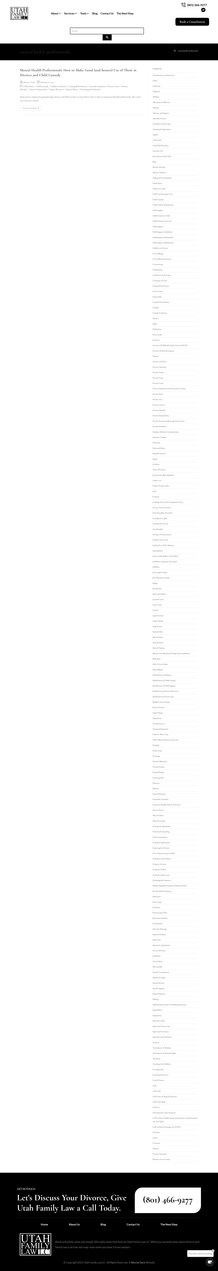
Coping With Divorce (78, 86)
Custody (156, 307)
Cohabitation (158, 270)
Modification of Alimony (162, 675)
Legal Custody (158, 621)
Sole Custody (157, 967)
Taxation (156, 1042)
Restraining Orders (160, 913)
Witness (156, 1148)
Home (44, 1224)
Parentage (156, 756)
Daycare (156, 318)
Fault (154, 491)
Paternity (156, 783)
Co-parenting (158, 264)
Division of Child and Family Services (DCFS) (170, 345)
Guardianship (158, 529)
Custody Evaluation (97, 86)
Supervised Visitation (161, 1031)
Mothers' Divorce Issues (161, 702)
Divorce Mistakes (159, 410)
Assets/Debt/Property (161, 145)
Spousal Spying (158, 983)
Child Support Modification (163, 243)
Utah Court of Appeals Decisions (165, 1096)
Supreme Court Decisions (162, 1037)
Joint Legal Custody (160, 572)
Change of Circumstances (162, 178)
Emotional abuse (159, 448)
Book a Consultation (192, 22)
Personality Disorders (161, 799)
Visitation (156, 1143)
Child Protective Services (162, 221)
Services (69, 13)
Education (156, 442)
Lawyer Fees (157, 605)
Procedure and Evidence (162, 858)
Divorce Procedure (160, 426)
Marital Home (158, 642)
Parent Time (157, 751)
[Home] (175, 51)
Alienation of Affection (161, 102)
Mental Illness (72, 89)
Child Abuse (28, 86)
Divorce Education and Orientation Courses (169, 388)
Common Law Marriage (162, 275)
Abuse (155, 80)
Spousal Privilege (159, 977)
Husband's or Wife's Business (163, 545)
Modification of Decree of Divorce (165, 691)
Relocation (157, 896)
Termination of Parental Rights (164, 1053)
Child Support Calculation (162, 232)
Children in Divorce (58, 86)
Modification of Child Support (164, 686)
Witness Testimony (160, 1154)
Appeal (155, 134)
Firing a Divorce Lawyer (162, 507)
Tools (83, 13)
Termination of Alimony (162, 1048)
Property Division (159, 864)
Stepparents (157, 1015)
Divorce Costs (158, 378)
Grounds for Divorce (160, 524)
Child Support (158, 226)
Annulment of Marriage (161, 124)
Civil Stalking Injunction (162, 259)
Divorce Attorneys (159, 367)
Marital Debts (158, 632)
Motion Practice (159, 707)
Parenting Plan (158, 778)
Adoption (156, 91)
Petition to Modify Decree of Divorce (166, 805)
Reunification (158, 923)
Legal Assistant (158, 615)
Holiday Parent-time (160, 540)
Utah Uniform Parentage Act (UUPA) (167, 1127)
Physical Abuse (158, 815)
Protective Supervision (161, 875)
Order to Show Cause (160, 734)
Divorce (156, 356)
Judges (155, 583)
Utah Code (157, 1091)
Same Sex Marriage (160, 929)
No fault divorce (159, 724)
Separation (157, 940)
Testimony (156, 1058)
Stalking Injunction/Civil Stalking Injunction (169, 1004)
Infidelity (156, 567)
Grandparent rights (160, 518)
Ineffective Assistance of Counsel (165, 561)
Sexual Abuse (157, 961)
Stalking (156, 999)
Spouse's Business (159, 994)
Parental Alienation (160, 761)
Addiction (156, 86)
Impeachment (158, 551)
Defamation (157, 329)
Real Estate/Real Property (162, 891)
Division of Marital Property (163, 351)
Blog (95, 13)
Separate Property (159, 934)
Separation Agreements (161, 945)
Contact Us (107, 13)
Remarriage (157, 902)
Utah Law (156, 1107)
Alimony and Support (161, 113)
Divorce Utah (29, 82)
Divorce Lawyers (159, 405)
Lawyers (156, 610)
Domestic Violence (160, 437)
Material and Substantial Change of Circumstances (171, 653)
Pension (156, 788)
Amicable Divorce (159, 118)
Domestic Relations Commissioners (166, 432)
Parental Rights (158, 772)
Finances (156, 496)
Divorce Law (157, 399)
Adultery (156, 97)
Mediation (156, 659)
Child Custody (42, 86)
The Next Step (125, 13)
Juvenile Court (158, 599)
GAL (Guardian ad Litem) (162, 513)
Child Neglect (158, 210)
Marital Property (159, 648)
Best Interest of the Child (162, 156)
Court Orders (158, 291)
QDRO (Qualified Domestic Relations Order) (170, 886)
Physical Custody (159, 821)
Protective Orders (159, 869)
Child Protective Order (161, 216)
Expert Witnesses (57, 89)
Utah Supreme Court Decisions (164, 1113)
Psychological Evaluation (90, 89)
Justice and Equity (159, 594)
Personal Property (159, 794)
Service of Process (159, 950)
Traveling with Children (162, 1064)
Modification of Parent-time (163, 696)
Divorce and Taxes (159, 361)
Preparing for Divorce (161, 848)
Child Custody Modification (163, 205)
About (54, 13)
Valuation (156, 1132)
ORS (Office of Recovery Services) (165, 740)
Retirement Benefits (160, 918)
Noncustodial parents (160, 729)
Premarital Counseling (161, 831)
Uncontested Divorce (160, 1075)
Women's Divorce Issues (161, 1159)
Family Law (157, 480)
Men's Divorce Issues (160, 664)
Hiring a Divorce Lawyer (162, 534)
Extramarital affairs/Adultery (163, 475)
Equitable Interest (159, 453)
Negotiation (157, 718)
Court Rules (157, 297)
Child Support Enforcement (163, 237)
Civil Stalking (158, 253)
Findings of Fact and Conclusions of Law (168, 502)
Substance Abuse (159, 1021)
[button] (209, 1262)
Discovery (156, 340)
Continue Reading (32, 107)
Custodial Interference (161, 302)
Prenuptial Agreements (161, 842)
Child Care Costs (159, 189)
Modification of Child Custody (164, 680)
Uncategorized (158, 1069)
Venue (155, 1138)
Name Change (158, 713)
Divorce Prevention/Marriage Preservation (168, 421)
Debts (155, 324)
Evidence (156, 464)
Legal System (157, 626)
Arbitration (157, 140)
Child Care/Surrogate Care (163, 194)
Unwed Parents (158, 1080)
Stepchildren (157, 1010)
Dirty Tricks (157, 334)
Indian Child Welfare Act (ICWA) (165, 556)
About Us (74, 1224)
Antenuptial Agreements (162, 129)
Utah (154, 1086)
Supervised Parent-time (161, 1026)
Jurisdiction (157, 588)
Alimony (156, 107)
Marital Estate (158, 637)
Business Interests (159, 167)
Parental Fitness (158, 767)
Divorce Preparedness (38, 89)
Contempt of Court (160, 280)
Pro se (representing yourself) (163, 853)
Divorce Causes (158, 372)
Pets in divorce (158, 810)
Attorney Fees (158, 151)
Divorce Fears (113, 86)
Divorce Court (158, 383)
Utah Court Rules (159, 1102)
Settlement (156, 956)
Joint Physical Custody (161, 578)
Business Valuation (159, 172)
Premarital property (160, 837)
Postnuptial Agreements (161, 826)
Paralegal (156, 745)
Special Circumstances (161, 972)
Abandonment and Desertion (164, 75)
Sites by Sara (138, 1262)
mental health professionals (188, 51)
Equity (155, 459)
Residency (156, 907)
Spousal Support (159, 988)
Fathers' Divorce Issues (161, 486)
